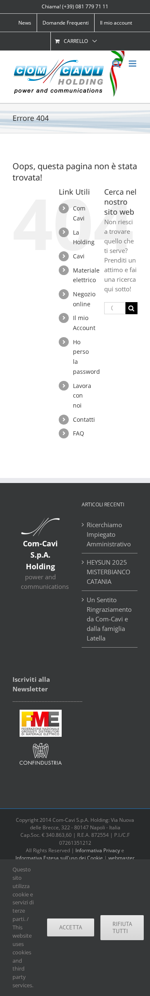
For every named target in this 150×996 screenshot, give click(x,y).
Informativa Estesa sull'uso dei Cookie (59, 857)
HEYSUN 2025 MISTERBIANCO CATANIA (108, 572)
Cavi (79, 256)
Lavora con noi (82, 396)
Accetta (70, 927)
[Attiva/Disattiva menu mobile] (133, 63)
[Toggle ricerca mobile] (116, 63)
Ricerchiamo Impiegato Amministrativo (109, 534)
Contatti (84, 419)
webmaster (121, 857)
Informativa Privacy (97, 850)
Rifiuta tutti (122, 927)
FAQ (78, 433)
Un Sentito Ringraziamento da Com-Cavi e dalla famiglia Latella (109, 619)
